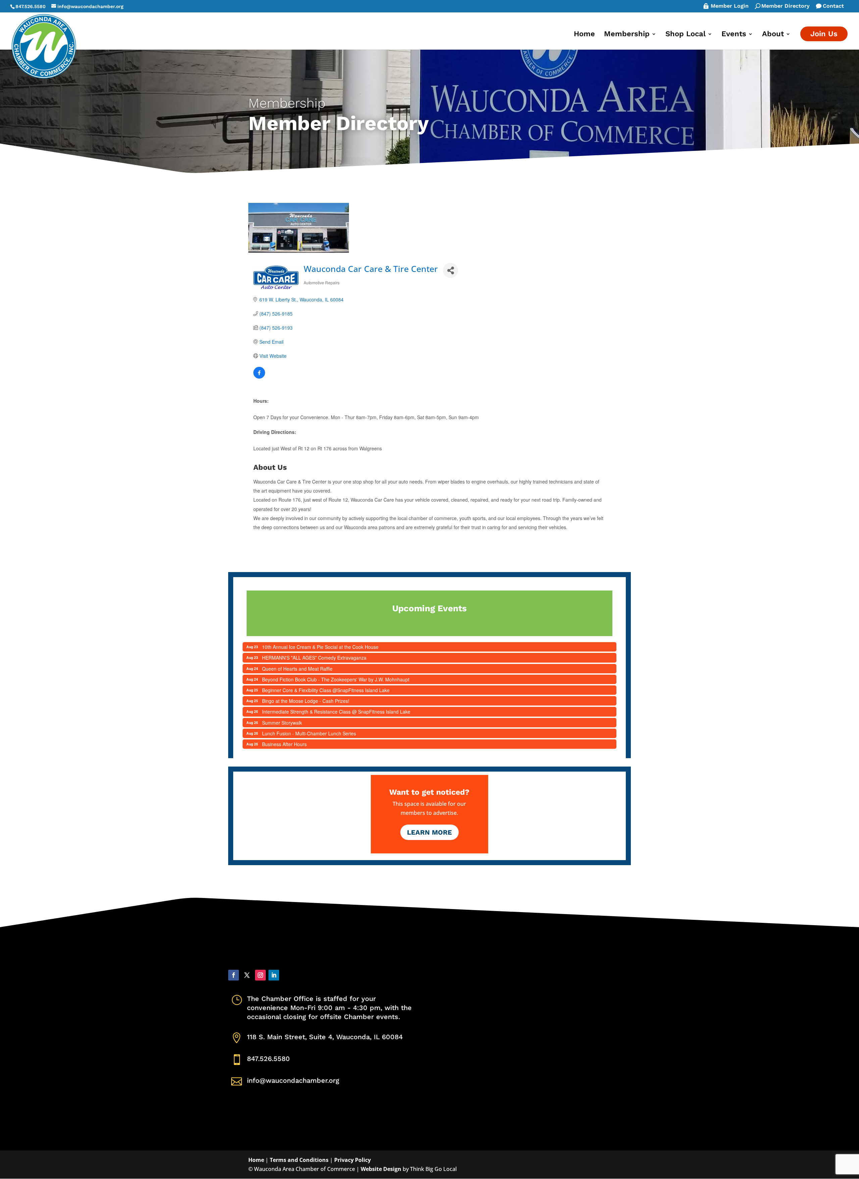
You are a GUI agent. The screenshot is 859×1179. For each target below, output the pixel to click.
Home (584, 35)
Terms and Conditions (299, 1160)
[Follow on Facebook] (233, 975)
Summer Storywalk (282, 722)
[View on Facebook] (259, 376)
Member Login (730, 6)
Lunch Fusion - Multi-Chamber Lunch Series (309, 733)
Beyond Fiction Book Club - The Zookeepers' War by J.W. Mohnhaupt (335, 679)
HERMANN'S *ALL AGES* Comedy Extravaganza (314, 657)
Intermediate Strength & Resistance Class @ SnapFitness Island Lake (336, 711)
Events (733, 35)
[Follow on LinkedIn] (273, 975)
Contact (833, 6)
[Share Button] (450, 270)
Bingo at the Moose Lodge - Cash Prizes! (305, 700)
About (773, 35)
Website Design (381, 1169)
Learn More (429, 832)
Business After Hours (284, 744)
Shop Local (685, 35)
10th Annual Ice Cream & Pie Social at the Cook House (320, 646)
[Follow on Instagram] (260, 975)
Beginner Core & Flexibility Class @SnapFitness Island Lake (326, 690)
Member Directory (785, 6)
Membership (627, 35)
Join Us (824, 34)
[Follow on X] (247, 975)
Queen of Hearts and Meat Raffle (297, 668)
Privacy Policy (352, 1160)
